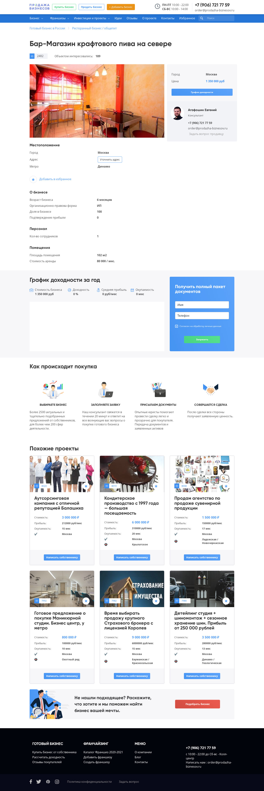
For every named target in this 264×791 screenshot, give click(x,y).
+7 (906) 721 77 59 (212, 5)
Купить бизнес (64, 7)
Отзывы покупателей (47, 762)
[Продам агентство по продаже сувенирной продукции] (202, 474)
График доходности (202, 92)
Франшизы (58, 18)
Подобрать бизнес (198, 704)
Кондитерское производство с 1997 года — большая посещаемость (131, 506)
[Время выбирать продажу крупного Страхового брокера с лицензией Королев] (132, 589)
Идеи (118, 18)
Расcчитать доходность (48, 757)
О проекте (149, 18)
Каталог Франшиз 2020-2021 (103, 752)
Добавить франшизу (98, 757)
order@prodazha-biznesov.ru (214, 10)
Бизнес (35, 18)
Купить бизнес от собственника (54, 752)
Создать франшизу (97, 762)
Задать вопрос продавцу (206, 134)
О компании (143, 752)
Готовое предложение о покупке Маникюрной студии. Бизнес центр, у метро (60, 620)
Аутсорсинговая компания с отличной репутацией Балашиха (59, 503)
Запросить (202, 339)
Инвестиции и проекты (90, 18)
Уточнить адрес (110, 159)
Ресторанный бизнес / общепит (94, 28)
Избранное (187, 18)
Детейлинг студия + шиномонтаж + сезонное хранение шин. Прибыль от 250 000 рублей (200, 620)
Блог (138, 757)
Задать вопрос (129, 782)
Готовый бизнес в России (47, 28)
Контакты (167, 18)
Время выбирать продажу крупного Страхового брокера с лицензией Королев (128, 620)
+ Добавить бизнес (121, 7)
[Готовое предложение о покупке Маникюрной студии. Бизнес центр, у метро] (62, 589)
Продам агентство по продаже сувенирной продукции (197, 503)
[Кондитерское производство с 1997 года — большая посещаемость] (132, 474)
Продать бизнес (91, 7)
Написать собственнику (62, 557)
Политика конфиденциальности (89, 782)
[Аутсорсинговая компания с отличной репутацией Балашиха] (62, 474)
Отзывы (132, 18)
